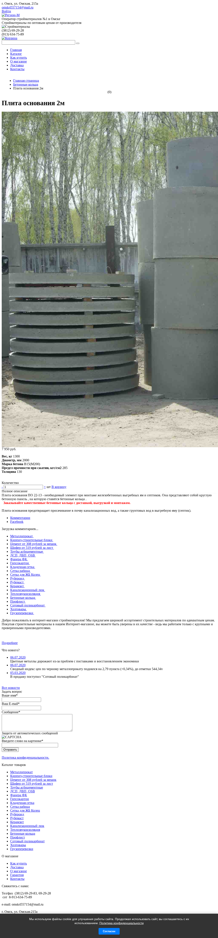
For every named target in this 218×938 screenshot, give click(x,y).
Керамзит (17, 586)
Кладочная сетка (22, 567)
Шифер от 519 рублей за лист (32, 547)
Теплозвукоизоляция (25, 594)
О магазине (18, 61)
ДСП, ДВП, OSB (23, 555)
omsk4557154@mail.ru (17, 7)
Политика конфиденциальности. (25, 757)
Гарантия (17, 875)
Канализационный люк (27, 590)
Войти (6, 11)
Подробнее (10, 643)
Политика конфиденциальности (121, 923)
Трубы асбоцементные (27, 551)
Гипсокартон (20, 563)
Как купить (18, 57)
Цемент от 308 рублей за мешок (33, 544)
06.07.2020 (18, 657)
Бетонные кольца (23, 597)
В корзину (59, 487)
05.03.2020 (18, 673)
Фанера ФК (19, 559)
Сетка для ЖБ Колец (25, 574)
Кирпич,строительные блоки (31, 540)
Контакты (17, 69)
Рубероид (17, 578)
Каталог (16, 54)
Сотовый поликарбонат (28, 605)
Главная (16, 50)
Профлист (18, 601)
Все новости (11, 688)
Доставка (17, 65)
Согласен (109, 931)
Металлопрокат (22, 536)
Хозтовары (18, 609)
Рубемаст (17, 582)
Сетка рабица (20, 571)
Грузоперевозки (22, 613)
